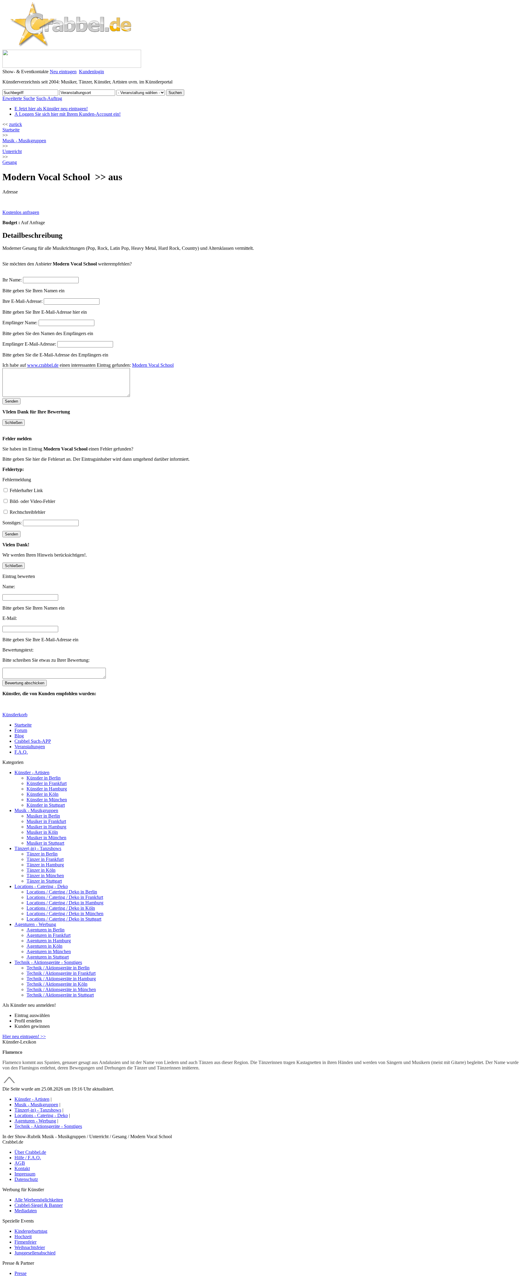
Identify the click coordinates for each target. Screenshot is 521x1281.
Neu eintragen (63, 71)
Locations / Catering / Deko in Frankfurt (65, 897)
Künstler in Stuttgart (46, 805)
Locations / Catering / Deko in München (65, 913)
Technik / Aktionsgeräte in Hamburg (61, 978)
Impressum (24, 1173)
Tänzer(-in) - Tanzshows (37, 848)
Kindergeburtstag (30, 1231)
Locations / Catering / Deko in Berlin (62, 891)
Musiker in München (46, 837)
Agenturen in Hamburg (49, 940)
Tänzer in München (45, 875)
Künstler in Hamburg (47, 788)
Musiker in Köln (42, 832)
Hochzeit (23, 1236)
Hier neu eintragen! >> (24, 1036)
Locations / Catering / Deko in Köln (61, 908)
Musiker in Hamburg (46, 826)
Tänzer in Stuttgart (44, 881)
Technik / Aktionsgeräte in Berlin (58, 967)
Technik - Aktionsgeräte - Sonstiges (48, 962)
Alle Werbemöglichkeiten (38, 1199)
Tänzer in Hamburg (45, 864)
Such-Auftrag (49, 98)
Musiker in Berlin (43, 815)
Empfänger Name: (19, 322)
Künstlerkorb (14, 714)
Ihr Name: (12, 279)
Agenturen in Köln (44, 946)
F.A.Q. (21, 752)
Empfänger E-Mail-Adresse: (29, 344)
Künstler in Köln (42, 794)
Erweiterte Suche (18, 98)
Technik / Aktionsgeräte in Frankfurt (61, 973)
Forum (20, 730)
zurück (15, 124)
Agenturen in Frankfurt (49, 935)
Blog (19, 735)
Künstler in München (47, 799)
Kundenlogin (91, 71)
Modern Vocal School (153, 365)
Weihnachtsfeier (29, 1247)
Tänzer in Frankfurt (45, 859)
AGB (19, 1163)
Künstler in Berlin (44, 777)
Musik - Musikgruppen (36, 810)
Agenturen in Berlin (46, 929)
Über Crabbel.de (30, 1152)
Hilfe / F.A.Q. (27, 1157)
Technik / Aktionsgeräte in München (61, 989)
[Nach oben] (9, 1083)
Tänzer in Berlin (42, 853)
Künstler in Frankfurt (47, 783)
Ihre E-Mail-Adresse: (22, 301)
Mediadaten (25, 1210)
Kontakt (22, 1168)
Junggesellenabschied (34, 1252)
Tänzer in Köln (41, 870)
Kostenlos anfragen (20, 212)
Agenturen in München (49, 951)
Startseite (11, 129)
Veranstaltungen (29, 746)
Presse (20, 1273)
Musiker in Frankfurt (46, 821)
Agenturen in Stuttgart (48, 956)
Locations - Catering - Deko (41, 886)
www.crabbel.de (42, 365)
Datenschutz (26, 1179)
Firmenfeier (25, 1242)
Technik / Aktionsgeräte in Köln (57, 984)
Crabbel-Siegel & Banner (38, 1205)
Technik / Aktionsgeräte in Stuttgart (60, 994)
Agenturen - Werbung (35, 924)
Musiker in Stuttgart (45, 843)
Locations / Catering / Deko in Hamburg (65, 902)
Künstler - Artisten (31, 772)
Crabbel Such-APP (32, 741)
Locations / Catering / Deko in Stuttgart (64, 919)
